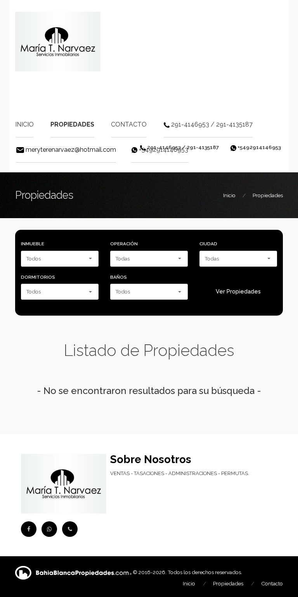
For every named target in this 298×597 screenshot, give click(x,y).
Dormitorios (38, 277)
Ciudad (208, 243)
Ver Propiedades (238, 291)
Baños (118, 277)
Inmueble (32, 243)
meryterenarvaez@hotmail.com (71, 149)
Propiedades (72, 124)
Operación (124, 243)
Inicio (24, 124)
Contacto (129, 124)
